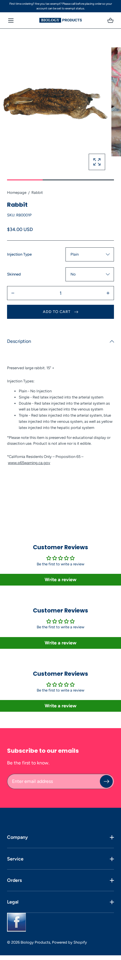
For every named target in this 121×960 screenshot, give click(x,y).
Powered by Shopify (69, 942)
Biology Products (35, 942)
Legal (13, 902)
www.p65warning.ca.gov (29, 463)
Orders (14, 880)
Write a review (60, 579)
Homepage (16, 192)
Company (17, 837)
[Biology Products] (60, 20)
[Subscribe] (106, 781)
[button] (10, 20)
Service (15, 859)
